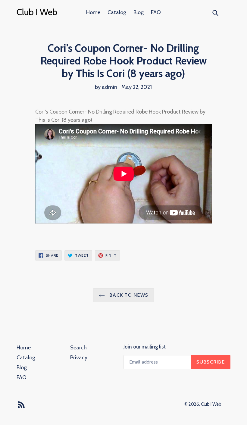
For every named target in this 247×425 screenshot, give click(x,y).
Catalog (117, 12)
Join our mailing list (145, 347)
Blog (138, 12)
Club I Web (211, 404)
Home (93, 12)
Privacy (78, 357)
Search (78, 347)
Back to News (128, 295)
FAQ (156, 12)
